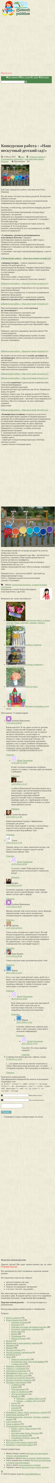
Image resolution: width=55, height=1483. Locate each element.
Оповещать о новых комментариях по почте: (23, 1117)
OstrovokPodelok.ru (32, 1474)
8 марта (14, 1387)
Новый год (16, 1396)
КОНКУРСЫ (12, 1355)
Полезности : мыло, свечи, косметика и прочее (26, 1412)
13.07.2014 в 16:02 (14, 885)
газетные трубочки (19, 1322)
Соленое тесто (17, 1364)
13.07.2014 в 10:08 (19, 763)
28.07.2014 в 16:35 (14, 973)
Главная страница (37, 157)
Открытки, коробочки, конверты (25, 1329)
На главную (13, 77)
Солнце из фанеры (33, 645)
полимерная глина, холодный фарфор (27, 1362)
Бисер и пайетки (13, 1318)
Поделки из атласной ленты (18, 1378)
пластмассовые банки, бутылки (25, 1433)
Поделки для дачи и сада (17, 1375)
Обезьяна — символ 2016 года (29, 1398)
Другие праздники (19, 1394)
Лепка (9, 1357)
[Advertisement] (27, 43)
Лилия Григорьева (24, 760)
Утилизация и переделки (12, 159)
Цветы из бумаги (18, 1338)
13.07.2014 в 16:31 (14, 907)
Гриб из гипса (31, 686)
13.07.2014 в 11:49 (14, 817)
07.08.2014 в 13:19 (14, 1059)
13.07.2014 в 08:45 (14, 723)
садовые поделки (39, 585)
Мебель (14, 1431)
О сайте (35, 77)
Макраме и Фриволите (16, 1366)
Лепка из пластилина (20, 1359)
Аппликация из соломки (30, 1465)
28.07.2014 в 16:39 (19, 999)
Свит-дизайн (11, 1422)
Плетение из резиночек (16, 1371)
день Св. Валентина (20, 1392)
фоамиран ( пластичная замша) (19, 1445)
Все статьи (25, 77)
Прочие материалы (19, 1435)
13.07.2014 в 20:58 (19, 864)
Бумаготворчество (14, 1320)
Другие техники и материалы (19, 1352)
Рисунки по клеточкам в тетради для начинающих (27, 1454)
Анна (22, 157)
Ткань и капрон (13, 1424)
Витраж (9, 1341)
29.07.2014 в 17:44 (29, 1043)
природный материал (21, 585)
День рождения (18, 1389)
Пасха (13, 1403)
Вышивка (10, 1345)
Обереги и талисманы (15, 1368)
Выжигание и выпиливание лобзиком (22, 1343)
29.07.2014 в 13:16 (24, 1022)
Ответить (10, 755)
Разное (14, 1334)
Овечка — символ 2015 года (28, 1401)
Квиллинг (15, 1325)
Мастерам (44, 77)
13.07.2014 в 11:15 (19, 784)
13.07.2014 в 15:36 (14, 843)
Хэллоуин (15, 1410)
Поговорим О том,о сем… (17, 1373)
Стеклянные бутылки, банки (23, 1438)
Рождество (16, 1405)
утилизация (6, 587)
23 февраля (16, 1385)
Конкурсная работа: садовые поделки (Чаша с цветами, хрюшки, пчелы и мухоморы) (28, 622)
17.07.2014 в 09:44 (14, 956)
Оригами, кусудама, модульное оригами (28, 1327)
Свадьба (14, 1408)
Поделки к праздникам (16, 1382)
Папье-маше (16, 1332)
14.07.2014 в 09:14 (14, 928)
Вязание (9, 1348)
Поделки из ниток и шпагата (18, 1380)
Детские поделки (13, 1350)
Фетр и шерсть (12, 1440)
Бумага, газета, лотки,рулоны (24, 1428)
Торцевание (16, 1336)
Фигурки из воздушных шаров (19, 1442)
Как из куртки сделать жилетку (36, 1458)
